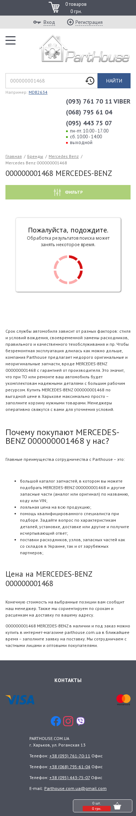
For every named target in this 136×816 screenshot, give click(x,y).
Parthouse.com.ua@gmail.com (75, 788)
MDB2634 (38, 92)
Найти (114, 80)
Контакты (68, 680)
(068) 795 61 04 (89, 112)
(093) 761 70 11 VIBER (98, 101)
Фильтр (73, 192)
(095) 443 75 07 (89, 123)
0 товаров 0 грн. (76, 7)
